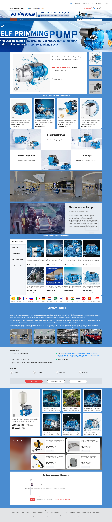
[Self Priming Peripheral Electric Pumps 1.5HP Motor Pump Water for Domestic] (67, 109)
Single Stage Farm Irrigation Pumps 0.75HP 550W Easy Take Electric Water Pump (92, 409)
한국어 (66, 512)
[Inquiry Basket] (93, 3)
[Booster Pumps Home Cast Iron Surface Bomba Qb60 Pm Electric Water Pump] (21, 109)
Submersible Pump (79, 355)
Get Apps (99, 3)
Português (28, 512)
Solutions (39, 20)
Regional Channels (74, 510)
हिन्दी (74, 512)
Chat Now (98, 8)
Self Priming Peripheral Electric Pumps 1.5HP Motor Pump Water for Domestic (67, 121)
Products (22, 20)
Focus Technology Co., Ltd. (46, 516)
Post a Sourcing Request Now (62, 499)
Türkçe (83, 512)
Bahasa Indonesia (96, 512)
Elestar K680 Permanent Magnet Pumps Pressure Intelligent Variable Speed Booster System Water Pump (90, 121)
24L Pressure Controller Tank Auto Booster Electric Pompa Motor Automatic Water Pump (44, 121)
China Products (26, 510)
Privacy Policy (79, 516)
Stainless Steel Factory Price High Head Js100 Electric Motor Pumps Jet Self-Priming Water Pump (51, 433)
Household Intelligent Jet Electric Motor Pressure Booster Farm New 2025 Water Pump (71, 409)
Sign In (71, 3)
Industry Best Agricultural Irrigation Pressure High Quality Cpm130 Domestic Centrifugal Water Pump (35, 287)
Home (13, 20)
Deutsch (51, 512)
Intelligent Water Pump (63, 356)
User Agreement (64, 516)
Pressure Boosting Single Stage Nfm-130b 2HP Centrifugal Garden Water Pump (72, 260)
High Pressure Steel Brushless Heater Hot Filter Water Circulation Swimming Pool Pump (51, 409)
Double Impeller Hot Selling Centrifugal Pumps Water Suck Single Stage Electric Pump (73, 287)
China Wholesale (49, 510)
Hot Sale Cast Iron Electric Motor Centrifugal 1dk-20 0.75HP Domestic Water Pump (91, 260)
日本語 (70, 512)
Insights (94, 510)
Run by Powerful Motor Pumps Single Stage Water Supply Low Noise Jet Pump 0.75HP (67, 58)
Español (23, 512)
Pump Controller (70, 355)
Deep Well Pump (88, 355)
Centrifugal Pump (62, 355)
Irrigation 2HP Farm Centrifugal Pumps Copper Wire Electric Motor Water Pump (54, 260)
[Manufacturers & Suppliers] (11, 3)
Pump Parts (82, 353)
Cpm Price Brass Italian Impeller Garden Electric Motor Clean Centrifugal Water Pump (91, 287)
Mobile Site (89, 510)
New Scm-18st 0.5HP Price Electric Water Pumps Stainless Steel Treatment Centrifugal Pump (92, 433)
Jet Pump (88, 353)
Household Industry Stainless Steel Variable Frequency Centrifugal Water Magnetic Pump (25, 420)
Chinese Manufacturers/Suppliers (38, 510)
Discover (47, 20)
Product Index (82, 510)
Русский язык (40, 512)
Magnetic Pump (72, 356)
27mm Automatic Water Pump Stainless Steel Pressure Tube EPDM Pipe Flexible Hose (89, 441)
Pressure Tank (75, 353)
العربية (61, 512)
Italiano (46, 512)
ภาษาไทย (78, 512)
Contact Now (57, 79)
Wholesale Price (58, 510)
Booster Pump (96, 355)
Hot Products (18, 510)
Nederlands (56, 512)
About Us (31, 20)
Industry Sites (66, 510)
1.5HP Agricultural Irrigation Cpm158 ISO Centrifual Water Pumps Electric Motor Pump (54, 287)
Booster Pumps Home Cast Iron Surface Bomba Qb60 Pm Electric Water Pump (20, 121)
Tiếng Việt (88, 512)
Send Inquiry (88, 8)
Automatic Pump (81, 356)
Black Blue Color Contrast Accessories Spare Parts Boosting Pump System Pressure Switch (55, 441)
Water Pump (68, 353)
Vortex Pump (94, 353)
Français (34, 512)
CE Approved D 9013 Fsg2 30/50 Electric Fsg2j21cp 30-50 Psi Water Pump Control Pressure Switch (89, 457)
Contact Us (55, 20)
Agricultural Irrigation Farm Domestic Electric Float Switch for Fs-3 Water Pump (54, 457)
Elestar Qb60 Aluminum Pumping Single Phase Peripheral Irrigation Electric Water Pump (71, 433)
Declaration (71, 516)
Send (32, 499)
